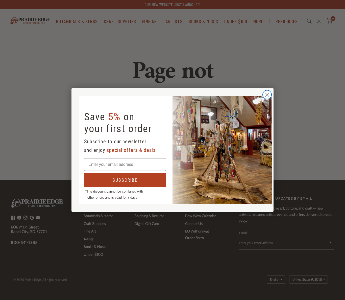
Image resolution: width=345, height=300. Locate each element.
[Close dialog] (267, 94)
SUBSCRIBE (125, 180)
